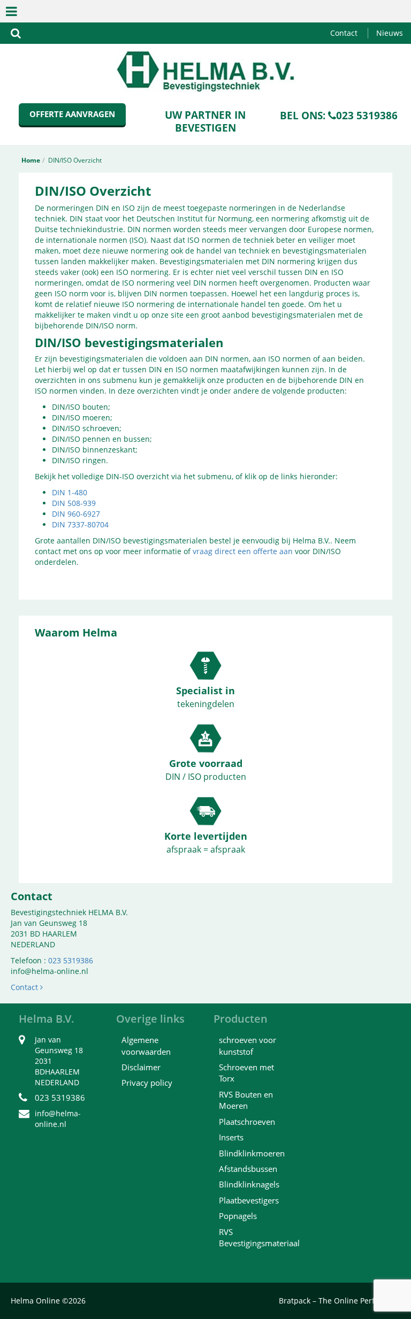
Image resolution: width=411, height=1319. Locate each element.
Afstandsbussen (248, 1168)
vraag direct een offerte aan (243, 551)
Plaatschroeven (247, 1121)
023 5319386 (70, 960)
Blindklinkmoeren (252, 1153)
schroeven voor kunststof (247, 1045)
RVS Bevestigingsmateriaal (259, 1237)
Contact (343, 33)
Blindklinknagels (249, 1184)
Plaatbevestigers (249, 1200)
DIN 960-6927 (76, 514)
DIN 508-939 (74, 503)
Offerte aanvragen (72, 114)
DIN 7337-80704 (80, 524)
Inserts (231, 1137)
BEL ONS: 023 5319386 (339, 115)
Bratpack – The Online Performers (339, 1300)
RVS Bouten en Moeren (246, 1100)
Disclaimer (141, 1067)
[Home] (205, 70)
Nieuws (389, 33)
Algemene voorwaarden (146, 1045)
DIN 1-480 (69, 492)
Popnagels (238, 1215)
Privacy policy (146, 1082)
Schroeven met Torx (246, 1073)
